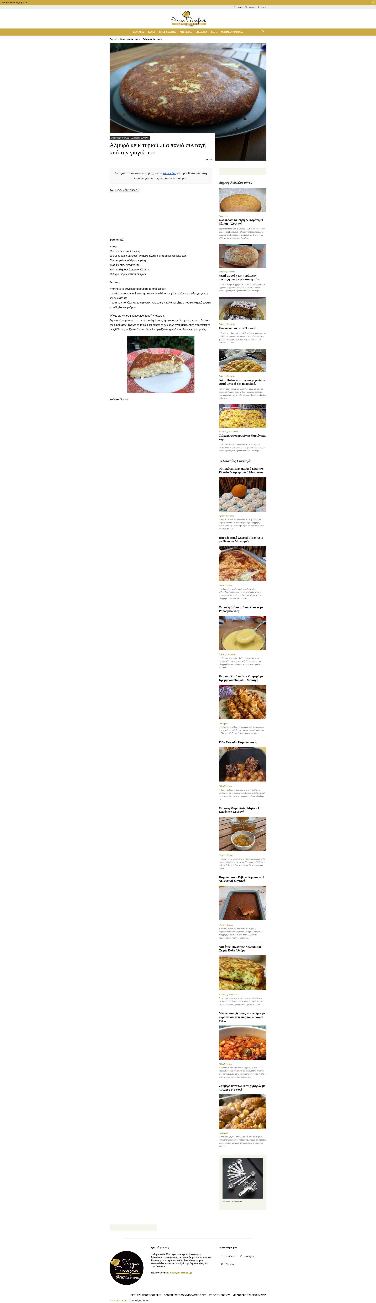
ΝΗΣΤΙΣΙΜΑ (186, 32)
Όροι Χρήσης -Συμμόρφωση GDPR (185, 1295)
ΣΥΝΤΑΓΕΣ (138, 32)
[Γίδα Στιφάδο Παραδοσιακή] (242, 764)
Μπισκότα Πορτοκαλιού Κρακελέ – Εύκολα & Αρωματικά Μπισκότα (242, 470)
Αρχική (113, 39)
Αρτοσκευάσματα (226, 515)
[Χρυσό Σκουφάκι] (188, 19)
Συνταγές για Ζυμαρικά (228, 431)
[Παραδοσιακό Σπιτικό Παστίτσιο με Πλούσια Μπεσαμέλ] (242, 563)
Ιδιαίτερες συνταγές (130, 39)
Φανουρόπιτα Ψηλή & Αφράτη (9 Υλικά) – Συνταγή (241, 221)
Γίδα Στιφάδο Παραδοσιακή (238, 742)
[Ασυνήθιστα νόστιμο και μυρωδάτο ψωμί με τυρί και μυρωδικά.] (242, 360)
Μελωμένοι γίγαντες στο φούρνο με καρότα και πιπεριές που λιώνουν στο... (242, 1017)
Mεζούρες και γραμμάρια (249, 1295)
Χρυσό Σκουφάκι (120, 1300)
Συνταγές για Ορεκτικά (228, 994)
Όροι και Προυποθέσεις (145, 1295)
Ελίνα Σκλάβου (225, 585)
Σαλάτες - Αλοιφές (227, 654)
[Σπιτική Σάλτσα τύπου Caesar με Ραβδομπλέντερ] (242, 633)
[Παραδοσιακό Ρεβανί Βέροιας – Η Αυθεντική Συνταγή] (242, 903)
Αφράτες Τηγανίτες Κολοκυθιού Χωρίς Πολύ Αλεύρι (240, 948)
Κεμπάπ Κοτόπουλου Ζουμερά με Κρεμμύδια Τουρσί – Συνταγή (241, 678)
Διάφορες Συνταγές (140, 137)
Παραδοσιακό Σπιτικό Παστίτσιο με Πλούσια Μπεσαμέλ (241, 539)
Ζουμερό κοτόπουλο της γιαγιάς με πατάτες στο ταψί (242, 1087)
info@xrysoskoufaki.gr (179, 1272)
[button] (262, 32)
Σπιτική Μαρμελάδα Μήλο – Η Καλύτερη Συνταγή (239, 810)
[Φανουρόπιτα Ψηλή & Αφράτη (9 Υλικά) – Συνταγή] (242, 200)
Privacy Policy (219, 1295)
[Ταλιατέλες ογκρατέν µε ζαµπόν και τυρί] (242, 416)
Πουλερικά (223, 723)
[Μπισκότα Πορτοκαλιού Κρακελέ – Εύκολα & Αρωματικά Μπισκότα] (242, 494)
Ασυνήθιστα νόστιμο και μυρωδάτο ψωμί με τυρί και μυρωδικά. (242, 381)
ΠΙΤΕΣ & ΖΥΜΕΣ (167, 32)
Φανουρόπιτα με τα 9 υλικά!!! (238, 328)
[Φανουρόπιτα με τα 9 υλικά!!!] (242, 308)
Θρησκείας (223, 216)
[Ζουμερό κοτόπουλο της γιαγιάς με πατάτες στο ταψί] (242, 1111)
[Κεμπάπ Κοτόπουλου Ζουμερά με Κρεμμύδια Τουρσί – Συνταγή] (242, 702)
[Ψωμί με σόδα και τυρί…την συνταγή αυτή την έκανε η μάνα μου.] (242, 256)
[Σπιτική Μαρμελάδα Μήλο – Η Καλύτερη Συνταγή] (242, 834)
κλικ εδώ (169, 173)
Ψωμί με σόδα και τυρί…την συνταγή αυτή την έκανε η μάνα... (241, 277)
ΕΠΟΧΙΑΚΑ (201, 32)
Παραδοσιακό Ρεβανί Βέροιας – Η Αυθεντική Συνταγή (241, 879)
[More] (166, 419)
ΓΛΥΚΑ (151, 32)
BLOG (214, 32)
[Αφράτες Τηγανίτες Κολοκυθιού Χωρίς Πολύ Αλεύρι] (242, 972)
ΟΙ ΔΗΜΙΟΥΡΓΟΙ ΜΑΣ (232, 32)
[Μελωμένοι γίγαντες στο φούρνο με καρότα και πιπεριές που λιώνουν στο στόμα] (242, 1043)
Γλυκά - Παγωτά (226, 855)
